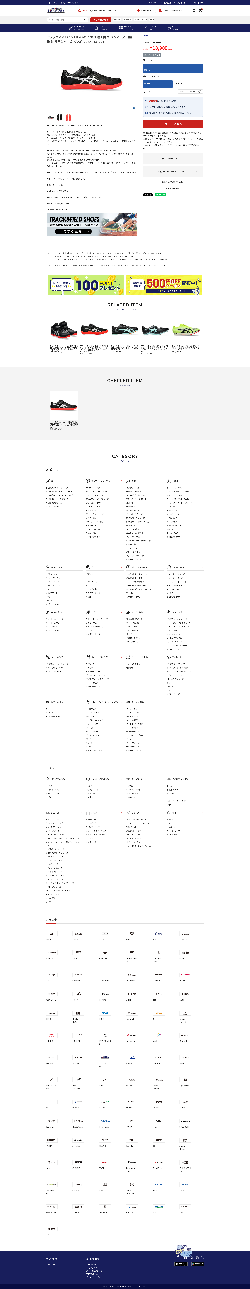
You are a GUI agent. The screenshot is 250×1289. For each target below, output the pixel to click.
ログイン (154, 3)
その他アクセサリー (53, 506)
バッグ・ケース (132, 548)
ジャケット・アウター (54, 789)
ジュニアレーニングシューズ (97, 499)
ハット (169, 823)
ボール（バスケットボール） (137, 585)
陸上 (71, 259)
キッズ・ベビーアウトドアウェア (179, 671)
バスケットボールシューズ (136, 574)
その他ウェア (51, 797)
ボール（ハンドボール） (55, 626)
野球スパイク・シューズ (135, 518)
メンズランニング (52, 819)
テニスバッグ (172, 518)
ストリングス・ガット (53, 578)
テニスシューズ (173, 514)
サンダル (49, 902)
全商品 (56, 256)
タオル (169, 804)
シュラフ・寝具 (132, 720)
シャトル (49, 589)
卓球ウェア (90, 585)
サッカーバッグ (92, 533)
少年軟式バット (132, 510)
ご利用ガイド (181, 3)
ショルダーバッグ (93, 827)
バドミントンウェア (53, 585)
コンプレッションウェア (95, 720)
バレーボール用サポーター (178, 581)
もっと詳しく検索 (100, 19)
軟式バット (130, 506)
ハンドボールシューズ (54, 619)
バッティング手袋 (133, 536)
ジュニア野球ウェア (134, 529)
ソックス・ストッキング (135, 555)
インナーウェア (92, 682)
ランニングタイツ (173, 634)
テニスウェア (172, 521)
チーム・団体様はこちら (170, 10)
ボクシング (50, 712)
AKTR (152, 20)
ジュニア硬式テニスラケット (178, 491)
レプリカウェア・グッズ (135, 581)
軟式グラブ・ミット (133, 491)
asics (85, 265)
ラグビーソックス (133, 842)
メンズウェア (91, 709)
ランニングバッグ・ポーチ (177, 645)
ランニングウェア (173, 630)
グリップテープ (173, 506)
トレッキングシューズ (175, 679)
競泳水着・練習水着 (134, 619)
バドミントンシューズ (141, 20)
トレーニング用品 (133, 664)
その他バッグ (91, 842)
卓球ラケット (91, 574)
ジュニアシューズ (93, 731)
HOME (49, 253)
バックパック (91, 819)
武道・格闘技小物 (53, 716)
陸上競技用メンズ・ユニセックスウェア (61, 495)
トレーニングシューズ (83, 259)
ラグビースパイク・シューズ (97, 619)
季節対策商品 (172, 789)
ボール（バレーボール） (176, 585)
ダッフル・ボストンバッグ (96, 834)
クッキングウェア (133, 716)
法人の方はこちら (53, 1264)
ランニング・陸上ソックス (136, 819)
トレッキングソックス (134, 838)
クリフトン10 (127, 20)
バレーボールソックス (135, 834)
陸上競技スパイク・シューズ (73, 253)
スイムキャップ (132, 630)
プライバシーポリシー (95, 1277)
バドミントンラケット (54, 574)
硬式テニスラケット (174, 487)
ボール (169, 786)
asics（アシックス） (60, 259)
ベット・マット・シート (134, 742)
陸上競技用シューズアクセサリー (59, 491)
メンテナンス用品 (133, 552)
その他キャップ (173, 834)
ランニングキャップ (174, 641)
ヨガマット (90, 667)
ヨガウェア (90, 664)
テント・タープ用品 (133, 731)
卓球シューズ (91, 581)
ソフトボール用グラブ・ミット (137, 499)
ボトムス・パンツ (52, 793)
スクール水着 (131, 626)
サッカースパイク (93, 487)
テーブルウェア (132, 727)
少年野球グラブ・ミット (135, 495)
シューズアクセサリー (94, 502)
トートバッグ (91, 823)
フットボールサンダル (94, 506)
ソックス (170, 529)
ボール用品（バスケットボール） (139, 589)
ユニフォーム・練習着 (134, 533)
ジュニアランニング (53, 827)
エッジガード (172, 510)
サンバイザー (172, 827)
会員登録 (167, 3)
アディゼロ (117, 20)
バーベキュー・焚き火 (135, 735)
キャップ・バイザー (174, 525)
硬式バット (130, 502)
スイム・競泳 (51, 898)
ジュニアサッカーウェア (95, 514)
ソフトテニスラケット (175, 495)
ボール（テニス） (173, 533)
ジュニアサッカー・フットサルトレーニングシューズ (64, 844)
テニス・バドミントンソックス (137, 823)
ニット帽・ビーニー (174, 830)
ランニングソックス (174, 638)
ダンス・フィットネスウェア (96, 675)
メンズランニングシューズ (177, 619)
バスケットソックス (133, 830)
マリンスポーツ (132, 641)
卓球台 (89, 596)
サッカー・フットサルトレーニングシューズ (62, 838)
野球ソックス (131, 827)
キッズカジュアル (53, 894)
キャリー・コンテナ (133, 709)
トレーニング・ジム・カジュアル (58, 890)
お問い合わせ (197, 3)
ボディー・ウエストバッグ (96, 830)
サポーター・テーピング (176, 801)
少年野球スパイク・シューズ (137, 521)
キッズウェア (91, 716)
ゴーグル (130, 634)
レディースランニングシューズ (179, 622)
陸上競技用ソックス (54, 502)
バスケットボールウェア (135, 578)
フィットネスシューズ (54, 871)
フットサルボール (93, 529)
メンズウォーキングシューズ (57, 664)
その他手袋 (131, 544)
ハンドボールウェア (53, 622)
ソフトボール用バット (134, 514)
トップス (49, 786)
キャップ (89, 742)
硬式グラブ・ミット (133, 487)
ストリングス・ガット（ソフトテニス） (181, 502)
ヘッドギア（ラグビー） (95, 626)
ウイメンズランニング (54, 823)
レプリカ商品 (91, 518)
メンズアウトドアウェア (176, 664)
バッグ (48, 596)
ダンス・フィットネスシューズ (97, 679)
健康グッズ (130, 667)
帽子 (168, 682)
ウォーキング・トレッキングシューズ (60, 883)
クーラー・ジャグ (133, 712)
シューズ (57, 253)
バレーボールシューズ (176, 574)
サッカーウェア (92, 510)
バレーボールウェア (175, 578)
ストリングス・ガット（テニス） (178, 499)
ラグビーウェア (92, 622)
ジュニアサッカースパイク (96, 491)
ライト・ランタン (132, 746)
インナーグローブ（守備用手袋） (139, 540)
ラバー (88, 578)
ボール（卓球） (91, 589)
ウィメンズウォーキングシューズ (58, 667)
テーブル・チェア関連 (134, 724)
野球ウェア (130, 525)
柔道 (47, 709)
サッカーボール (92, 525)
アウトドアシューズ (174, 675)
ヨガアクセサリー (93, 671)
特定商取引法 (92, 1274)
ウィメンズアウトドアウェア (178, 667)
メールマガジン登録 (94, 1270)
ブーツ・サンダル (92, 735)
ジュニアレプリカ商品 (95, 521)
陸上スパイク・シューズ (55, 875)
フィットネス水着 (133, 622)
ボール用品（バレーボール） (178, 589)
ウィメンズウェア (92, 712)
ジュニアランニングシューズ (178, 626)
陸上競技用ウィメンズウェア (57, 499)
